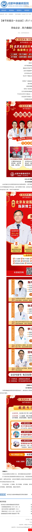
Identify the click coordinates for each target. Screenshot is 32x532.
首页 (6, 14)
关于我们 (28, 519)
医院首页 (3, 10)
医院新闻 (26, 10)
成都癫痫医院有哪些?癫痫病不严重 (10, 513)
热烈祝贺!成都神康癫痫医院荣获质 (10, 504)
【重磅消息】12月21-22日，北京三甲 (10, 511)
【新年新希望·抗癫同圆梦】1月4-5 (10, 509)
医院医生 (19, 10)
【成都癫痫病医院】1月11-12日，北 (10, 507)
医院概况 (11, 10)
